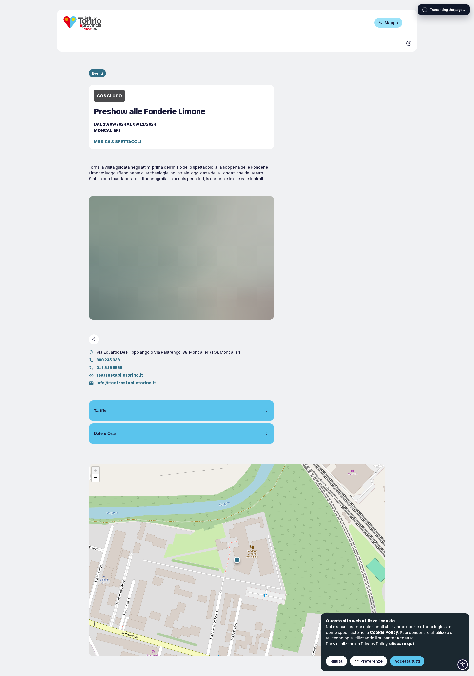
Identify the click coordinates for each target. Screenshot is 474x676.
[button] (237, 560)
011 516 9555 (109, 367)
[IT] (409, 43)
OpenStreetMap (358, 652)
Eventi (97, 73)
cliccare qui (401, 643)
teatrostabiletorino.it (119, 375)
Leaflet (340, 652)
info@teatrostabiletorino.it (126, 382)
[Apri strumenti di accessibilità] (463, 665)
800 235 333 (108, 359)
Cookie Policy (384, 632)
